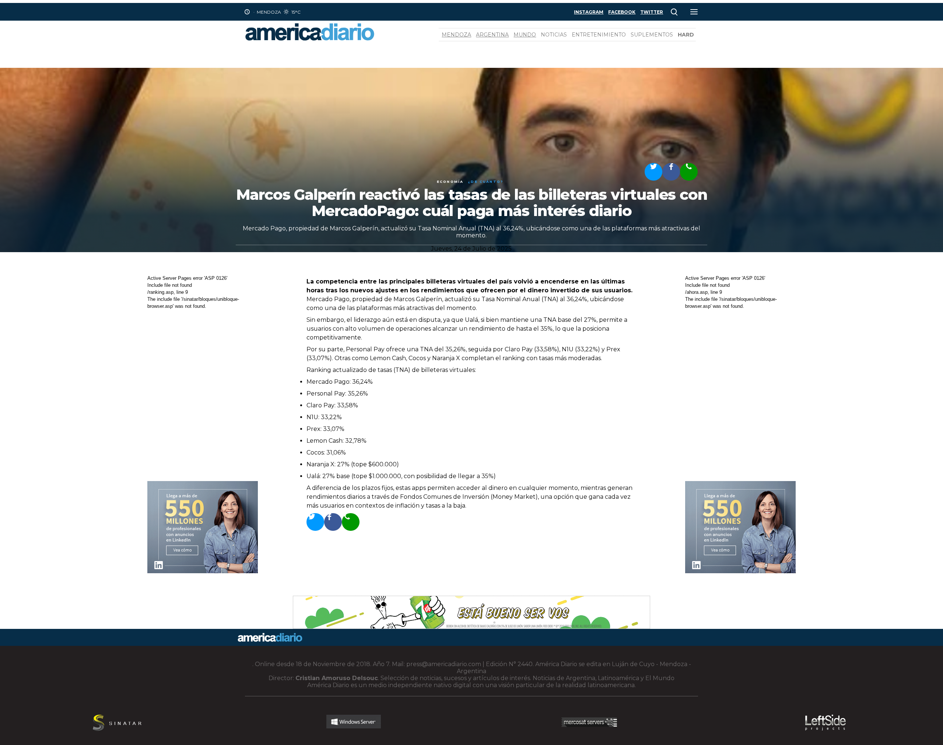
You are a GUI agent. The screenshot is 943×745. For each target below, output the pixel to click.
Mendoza (456, 34)
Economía (450, 182)
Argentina (492, 34)
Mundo (524, 34)
